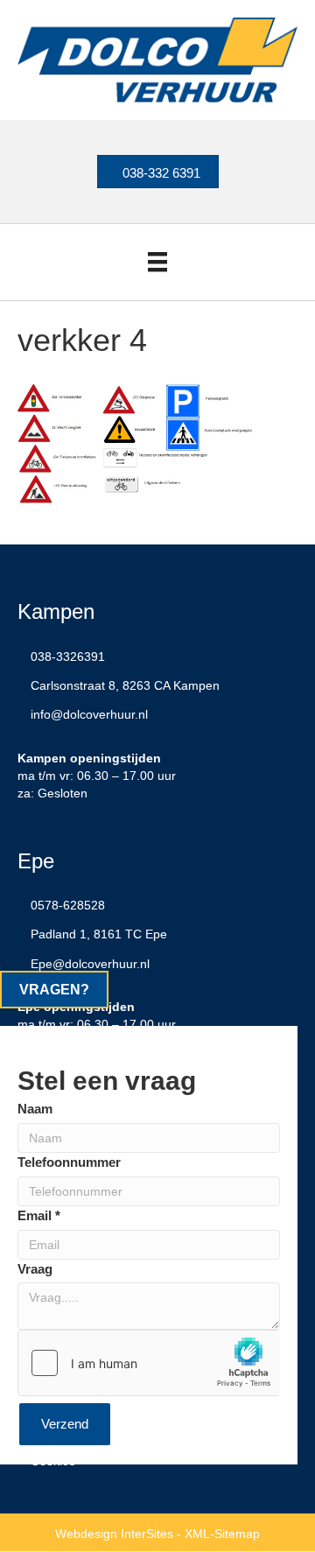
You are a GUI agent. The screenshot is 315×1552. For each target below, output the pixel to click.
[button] (54, 989)
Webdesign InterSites (114, 1534)
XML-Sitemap (222, 1534)
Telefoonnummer (69, 1162)
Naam (35, 1108)
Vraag (35, 1268)
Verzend (64, 1423)
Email (39, 1215)
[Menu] (157, 262)
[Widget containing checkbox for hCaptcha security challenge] (149, 1363)
